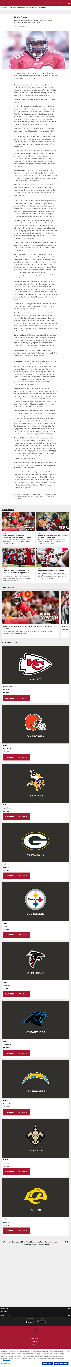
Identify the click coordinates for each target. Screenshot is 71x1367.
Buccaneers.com (51, 1242)
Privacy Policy (35, 1338)
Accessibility (35, 1344)
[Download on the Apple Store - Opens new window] (29, 1322)
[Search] (65, 3)
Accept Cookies (47, 1363)
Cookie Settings (5, 1363)
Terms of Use (35, 1341)
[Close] (68, 1352)
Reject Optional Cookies (61, 1363)
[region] (35, 1358)
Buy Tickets (9, 698)
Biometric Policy (35, 1347)
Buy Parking (22, 698)
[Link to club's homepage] (3, 2)
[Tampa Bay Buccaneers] (35, 1330)
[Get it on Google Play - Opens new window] (41, 1323)
